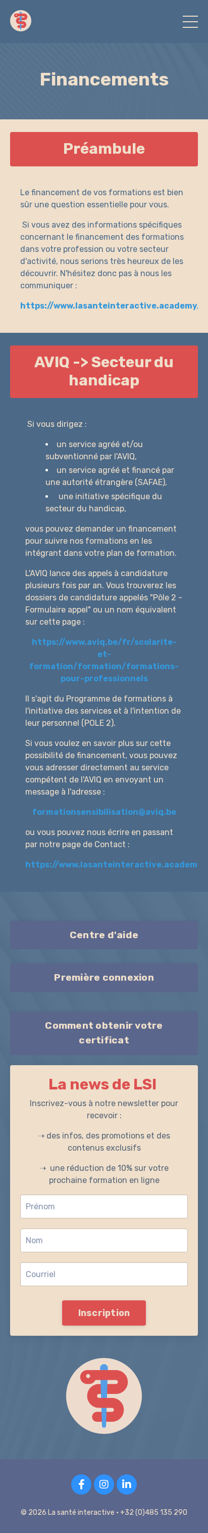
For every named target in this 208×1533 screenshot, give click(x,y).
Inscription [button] (104, 1312)
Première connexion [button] (104, 977)
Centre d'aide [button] (104, 935)
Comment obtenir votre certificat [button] (104, 1033)
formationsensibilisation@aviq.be (104, 812)
